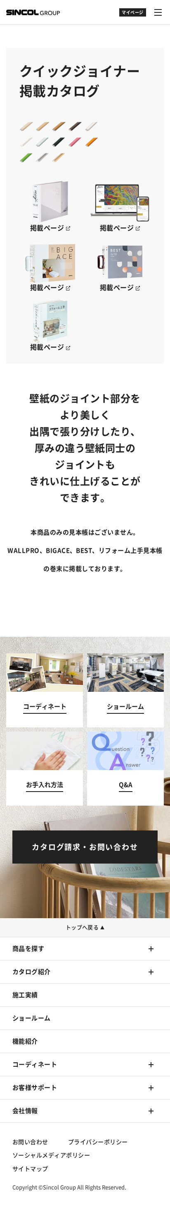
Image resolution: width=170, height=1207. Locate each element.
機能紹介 (25, 1041)
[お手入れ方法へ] (44, 769)
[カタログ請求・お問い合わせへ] (85, 847)
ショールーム (31, 1018)
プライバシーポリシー (98, 1142)
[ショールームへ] (125, 690)
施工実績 (25, 995)
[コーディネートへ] (44, 690)
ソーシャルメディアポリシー (51, 1155)
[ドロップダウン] (132, 16)
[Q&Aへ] (125, 769)
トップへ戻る (85, 927)
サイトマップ (30, 1169)
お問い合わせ (30, 1142)
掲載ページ (48, 228)
